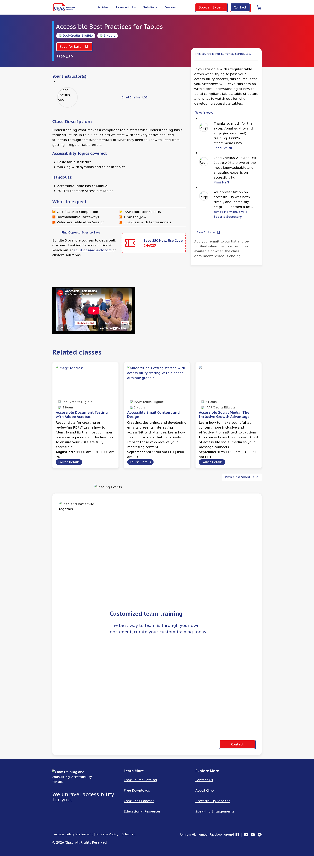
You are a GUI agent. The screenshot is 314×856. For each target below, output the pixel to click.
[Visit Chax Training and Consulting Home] (63, 7)
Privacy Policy (107, 834)
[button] (74, 46)
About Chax (204, 790)
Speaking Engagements (214, 811)
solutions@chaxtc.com (93, 250)
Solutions (150, 7)
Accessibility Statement (73, 834)
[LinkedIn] (245, 835)
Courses (170, 7)
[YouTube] (252, 835)
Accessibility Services (212, 801)
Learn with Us (126, 7)
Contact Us (204, 780)
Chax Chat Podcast (139, 801)
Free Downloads (137, 790)
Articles (103, 7)
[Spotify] (259, 835)
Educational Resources (142, 811)
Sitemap (129, 834)
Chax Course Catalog (140, 780)
